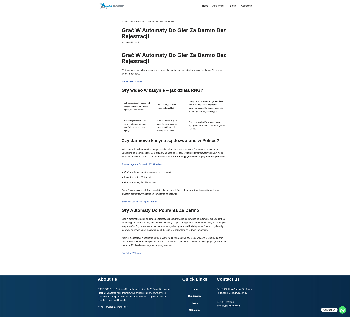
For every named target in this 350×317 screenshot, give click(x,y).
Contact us (246, 6)
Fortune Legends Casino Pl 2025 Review (142, 164)
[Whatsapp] (342, 310)
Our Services (195, 296)
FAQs (195, 303)
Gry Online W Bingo (131, 253)
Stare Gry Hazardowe (132, 82)
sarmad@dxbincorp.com (228, 306)
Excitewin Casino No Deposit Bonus (139, 202)
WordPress (122, 307)
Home (205, 6)
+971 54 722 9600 (225, 302)
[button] (225, 5)
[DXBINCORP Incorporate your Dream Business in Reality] (111, 5)
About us (107, 279)
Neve (100, 307)
